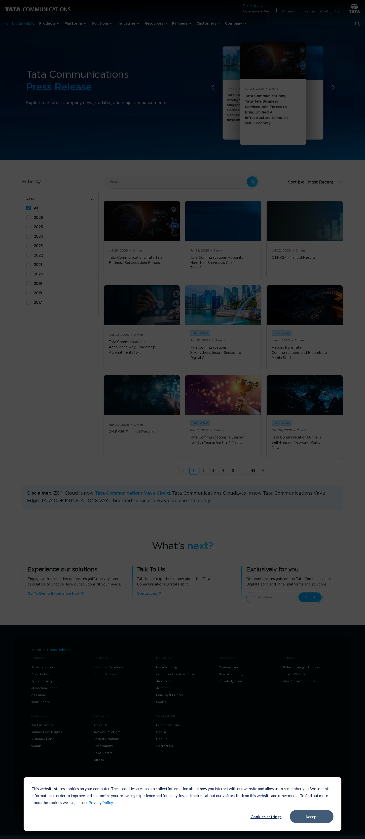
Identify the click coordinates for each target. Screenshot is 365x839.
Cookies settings (266, 816)
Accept (311, 816)
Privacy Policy (101, 802)
